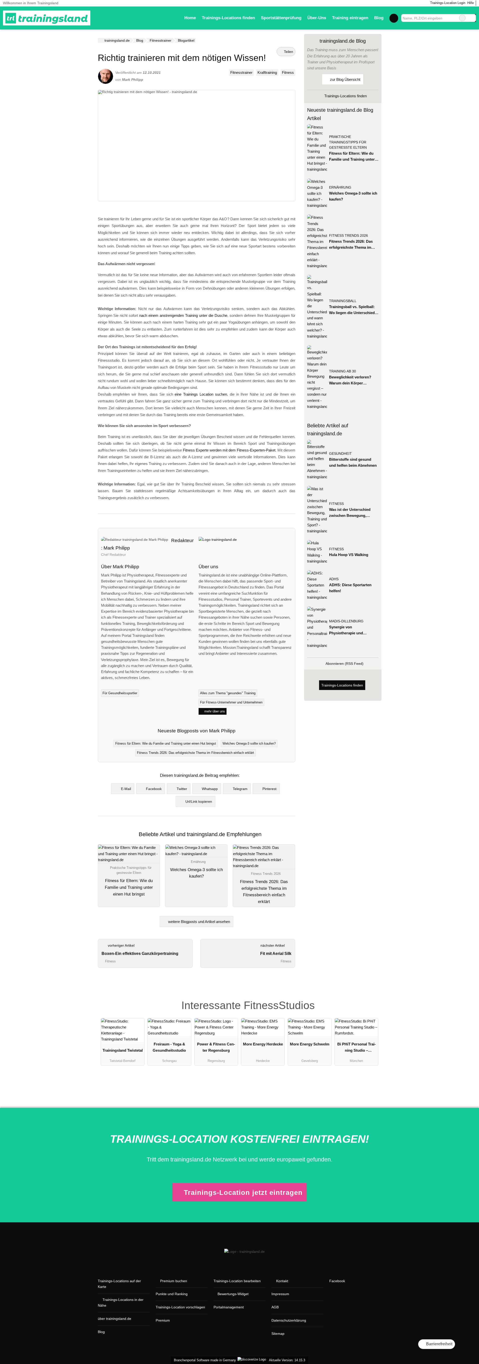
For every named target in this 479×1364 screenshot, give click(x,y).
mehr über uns (214, 711)
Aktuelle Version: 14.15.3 (287, 1360)
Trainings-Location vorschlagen (180, 1307)
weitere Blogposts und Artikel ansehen (198, 921)
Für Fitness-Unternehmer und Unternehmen (231, 702)
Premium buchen (173, 1281)
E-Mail (126, 789)
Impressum (280, 1294)
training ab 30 (342, 371)
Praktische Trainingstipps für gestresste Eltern (348, 142)
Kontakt (282, 1281)
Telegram (240, 789)
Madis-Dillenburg (346, 621)
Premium (163, 1320)
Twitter (182, 789)
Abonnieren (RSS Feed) (344, 664)
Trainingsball (343, 301)
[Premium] (371, 998)
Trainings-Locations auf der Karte (119, 1284)
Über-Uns (316, 17)
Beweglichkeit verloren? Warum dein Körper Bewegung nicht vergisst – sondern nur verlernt (352, 380)
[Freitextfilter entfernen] (462, 18)
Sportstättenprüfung (281, 17)
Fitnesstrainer (241, 72)
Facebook (154, 789)
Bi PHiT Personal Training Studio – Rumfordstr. (356, 1048)
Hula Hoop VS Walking (348, 555)
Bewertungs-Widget (233, 1294)
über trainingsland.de (114, 1319)
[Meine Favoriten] (393, 17)
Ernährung (340, 187)
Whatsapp (210, 789)
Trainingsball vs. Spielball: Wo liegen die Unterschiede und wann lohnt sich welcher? (353, 310)
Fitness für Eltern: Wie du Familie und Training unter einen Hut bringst (165, 743)
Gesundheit (340, 453)
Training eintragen (350, 17)
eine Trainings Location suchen (201, 394)
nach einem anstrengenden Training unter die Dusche (183, 315)
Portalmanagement (229, 1307)
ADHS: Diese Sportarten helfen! (350, 588)
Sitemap (277, 1334)
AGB (275, 1307)
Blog (378, 17)
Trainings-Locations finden (228, 17)
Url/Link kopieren (198, 801)
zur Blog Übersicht (344, 79)
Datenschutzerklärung (288, 1320)
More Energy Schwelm (309, 1044)
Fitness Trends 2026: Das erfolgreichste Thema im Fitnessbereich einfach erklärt (195, 753)
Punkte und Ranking (172, 1294)
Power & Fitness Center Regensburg (216, 1047)
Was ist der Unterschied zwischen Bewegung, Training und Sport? (349, 513)
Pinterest (269, 789)
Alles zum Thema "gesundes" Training (227, 693)
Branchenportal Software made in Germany (204, 1360)
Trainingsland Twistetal (123, 1050)
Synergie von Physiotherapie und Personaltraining (346, 630)
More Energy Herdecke (263, 1044)
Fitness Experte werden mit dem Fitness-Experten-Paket (229, 450)
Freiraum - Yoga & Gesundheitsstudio (169, 1047)
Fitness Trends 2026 (348, 235)
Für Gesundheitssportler (120, 693)
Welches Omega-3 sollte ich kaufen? (249, 743)
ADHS (334, 579)
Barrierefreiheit (438, 1344)
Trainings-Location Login (447, 3)
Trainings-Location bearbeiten (237, 1281)
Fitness (288, 72)
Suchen (472, 18)
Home (190, 17)
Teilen (288, 52)
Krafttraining (267, 72)
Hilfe (470, 3)
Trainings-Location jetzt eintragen (243, 1192)
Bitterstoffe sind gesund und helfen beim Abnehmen (353, 462)
